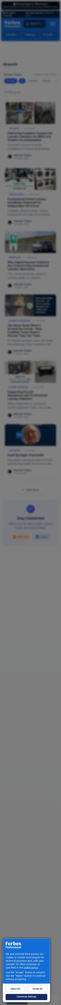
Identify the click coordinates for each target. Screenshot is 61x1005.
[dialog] (26, 970)
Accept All (38, 988)
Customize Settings (26, 996)
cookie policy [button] (31, 967)
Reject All (15, 988)
